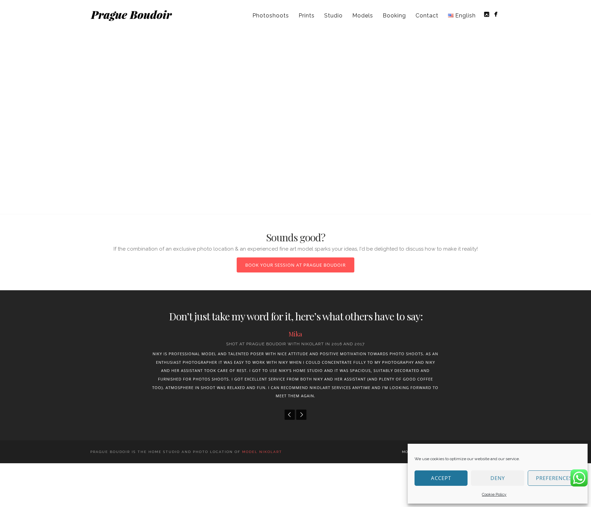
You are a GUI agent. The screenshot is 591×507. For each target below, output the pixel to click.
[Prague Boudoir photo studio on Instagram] (486, 14)
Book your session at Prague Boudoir (295, 265)
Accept (441, 478)
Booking (394, 15)
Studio (333, 15)
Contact (427, 15)
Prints (307, 15)
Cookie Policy (494, 494)
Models (362, 15)
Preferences (554, 478)
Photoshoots (270, 15)
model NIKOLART (262, 452)
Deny (497, 478)
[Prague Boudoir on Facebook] (495, 14)
